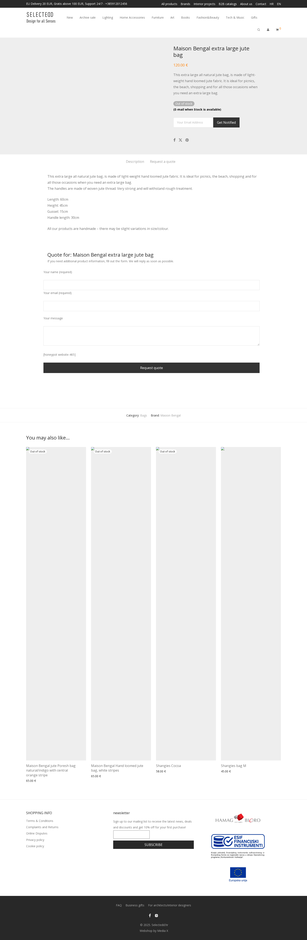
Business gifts (135, 905)
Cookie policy (35, 846)
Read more (32, 781)
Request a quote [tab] (162, 161)
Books (185, 17)
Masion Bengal (170, 415)
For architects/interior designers (169, 905)
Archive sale (88, 17)
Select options (164, 771)
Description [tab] (135, 161)
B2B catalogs (228, 4)
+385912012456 (116, 4)
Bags (143, 415)
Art (172, 17)
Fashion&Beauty (208, 17)
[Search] (259, 30)
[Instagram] (156, 915)
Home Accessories (132, 17)
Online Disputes (36, 833)
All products (169, 4)
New (70, 17)
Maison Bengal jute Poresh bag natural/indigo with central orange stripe (51, 770)
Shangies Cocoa (168, 765)
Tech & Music (235, 17)
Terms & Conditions (39, 821)
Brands (185, 4)
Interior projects (204, 4)
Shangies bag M (233, 765)
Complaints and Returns (42, 827)
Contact (261, 4)
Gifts (254, 17)
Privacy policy (35, 840)
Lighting (107, 17)
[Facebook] (150, 915)
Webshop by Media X (154, 931)
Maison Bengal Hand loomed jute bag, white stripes (117, 768)
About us (246, 4)
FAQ (119, 905)
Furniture (158, 17)
